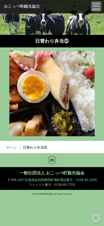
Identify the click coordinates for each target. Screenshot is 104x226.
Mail (52, 160)
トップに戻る (96, 217)
